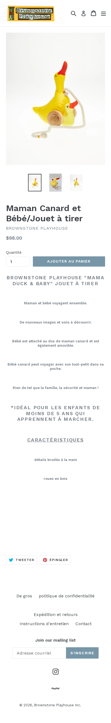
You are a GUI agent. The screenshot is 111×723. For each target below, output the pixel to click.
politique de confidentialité (67, 595)
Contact (83, 623)
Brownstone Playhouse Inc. (57, 705)
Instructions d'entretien (44, 623)
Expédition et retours (56, 614)
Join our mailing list (55, 640)
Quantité (14, 252)
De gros (24, 595)
